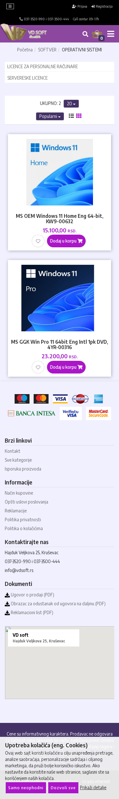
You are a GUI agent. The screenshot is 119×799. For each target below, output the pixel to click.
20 (70, 103)
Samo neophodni (25, 787)
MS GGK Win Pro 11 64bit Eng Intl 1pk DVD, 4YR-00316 (59, 344)
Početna (25, 49)
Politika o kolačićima (24, 528)
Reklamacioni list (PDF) (31, 612)
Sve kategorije (18, 460)
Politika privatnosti (23, 519)
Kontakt (12, 451)
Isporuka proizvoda (23, 468)
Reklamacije (16, 510)
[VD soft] (34, 33)
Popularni (48, 116)
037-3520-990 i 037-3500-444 (46, 19)
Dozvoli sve (63, 787)
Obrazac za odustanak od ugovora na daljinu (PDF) (58, 603)
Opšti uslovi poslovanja (26, 501)
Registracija (104, 6)
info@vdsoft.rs (19, 570)
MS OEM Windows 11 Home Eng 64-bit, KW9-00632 (59, 218)
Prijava (81, 6)
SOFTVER (47, 49)
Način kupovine (19, 493)
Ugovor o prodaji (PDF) (32, 594)
